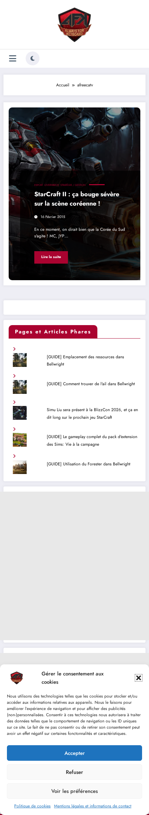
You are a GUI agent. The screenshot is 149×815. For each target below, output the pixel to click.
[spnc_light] (33, 58)
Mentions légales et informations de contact (92, 806)
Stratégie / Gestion (73, 185)
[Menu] (12, 58)
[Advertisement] (74, 566)
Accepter (74, 753)
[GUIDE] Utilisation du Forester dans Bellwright (88, 464)
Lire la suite (51, 256)
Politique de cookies (32, 806)
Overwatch (51, 185)
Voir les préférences (74, 791)
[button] (138, 677)
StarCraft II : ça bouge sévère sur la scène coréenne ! (76, 199)
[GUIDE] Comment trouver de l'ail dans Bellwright (91, 384)
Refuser (74, 772)
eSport (38, 185)
